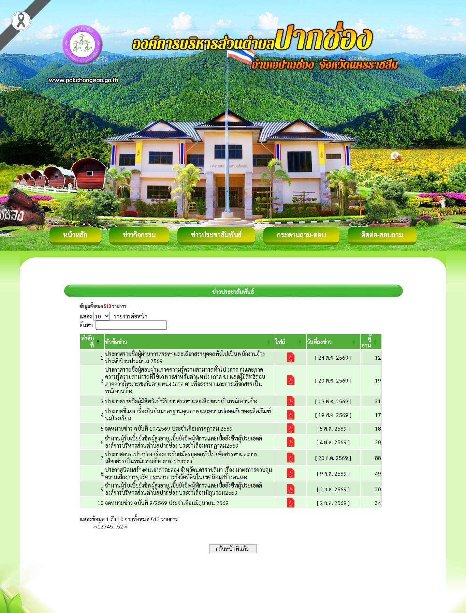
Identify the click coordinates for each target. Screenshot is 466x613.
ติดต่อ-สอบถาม (382, 234)
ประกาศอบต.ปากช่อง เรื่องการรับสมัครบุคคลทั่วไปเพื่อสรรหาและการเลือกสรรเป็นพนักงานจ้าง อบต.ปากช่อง (181, 457)
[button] (116, 341)
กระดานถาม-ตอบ (301, 234)
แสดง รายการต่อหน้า (113, 316)
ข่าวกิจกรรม (139, 234)
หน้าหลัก (75, 234)
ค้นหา (86, 325)
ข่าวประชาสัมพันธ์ (216, 234)
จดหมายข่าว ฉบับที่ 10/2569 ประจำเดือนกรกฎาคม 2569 (169, 428)
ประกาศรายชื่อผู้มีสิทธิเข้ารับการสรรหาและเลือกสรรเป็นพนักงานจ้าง (181, 401)
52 (120, 526)
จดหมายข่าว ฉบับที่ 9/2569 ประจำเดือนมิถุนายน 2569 (167, 502)
